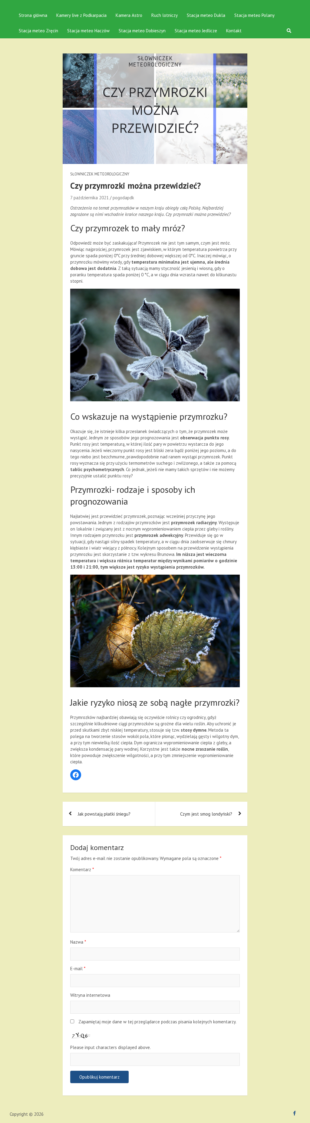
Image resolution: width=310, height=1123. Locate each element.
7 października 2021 (89, 198)
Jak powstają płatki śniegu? (104, 814)
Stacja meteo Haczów (88, 31)
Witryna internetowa (90, 995)
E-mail (77, 968)
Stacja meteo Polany (254, 15)
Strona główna (33, 15)
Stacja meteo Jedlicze (196, 31)
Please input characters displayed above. (110, 1047)
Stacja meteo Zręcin (38, 31)
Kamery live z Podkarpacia (81, 15)
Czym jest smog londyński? (206, 814)
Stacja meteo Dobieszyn (142, 31)
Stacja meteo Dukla (206, 15)
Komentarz (82, 869)
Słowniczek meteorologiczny (99, 174)
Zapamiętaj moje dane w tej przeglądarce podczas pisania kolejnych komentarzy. (157, 1022)
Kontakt (234, 31)
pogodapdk (123, 198)
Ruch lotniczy (164, 15)
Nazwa (78, 942)
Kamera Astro (129, 15)
